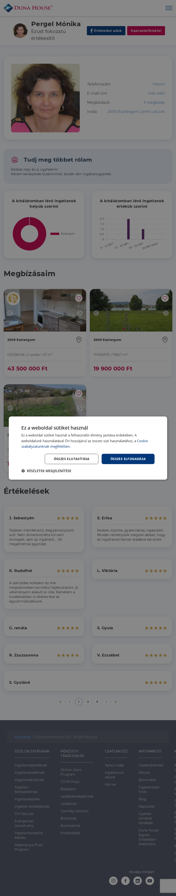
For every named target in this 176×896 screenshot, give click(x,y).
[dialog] (88, 447)
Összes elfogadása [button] (128, 459)
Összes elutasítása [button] (72, 459)
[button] (46, 471)
